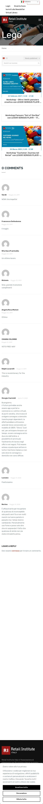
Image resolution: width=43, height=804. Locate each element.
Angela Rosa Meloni (10, 310)
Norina (4, 504)
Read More (21, 85)
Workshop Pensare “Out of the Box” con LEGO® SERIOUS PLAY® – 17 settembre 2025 (22, 116)
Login (8, 6)
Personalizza (21, 793)
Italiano (27, 2)
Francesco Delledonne (11, 221)
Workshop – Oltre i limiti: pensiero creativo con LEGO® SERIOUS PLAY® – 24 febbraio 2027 (22, 100)
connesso (16, 551)
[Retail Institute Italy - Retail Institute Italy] (14, 20)
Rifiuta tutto (21, 799)
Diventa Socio (20, 6)
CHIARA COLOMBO (9, 339)
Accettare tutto (21, 787)
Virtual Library (11, 13)
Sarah (4, 195)
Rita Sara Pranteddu (10, 251)
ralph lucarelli (8, 369)
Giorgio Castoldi (9, 398)
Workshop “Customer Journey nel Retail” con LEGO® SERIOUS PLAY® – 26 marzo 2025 (22, 154)
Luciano (5, 478)
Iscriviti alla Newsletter (15, 9)
